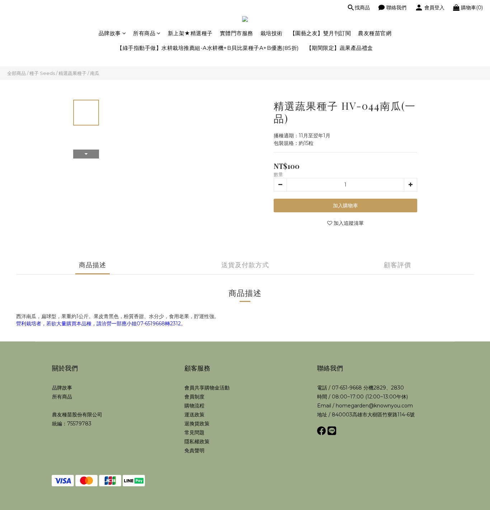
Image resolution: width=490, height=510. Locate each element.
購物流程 (194, 405)
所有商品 (144, 33)
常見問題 (194, 432)
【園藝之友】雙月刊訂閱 (320, 33)
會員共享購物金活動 (207, 387)
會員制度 (194, 396)
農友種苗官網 (374, 33)
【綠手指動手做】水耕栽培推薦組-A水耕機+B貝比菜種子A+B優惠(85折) (208, 47)
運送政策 (194, 414)
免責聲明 (194, 450)
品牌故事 (110, 33)
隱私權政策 (196, 441)
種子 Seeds (42, 73)
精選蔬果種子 (72, 73)
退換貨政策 (196, 423)
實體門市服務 (236, 33)
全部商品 (16, 73)
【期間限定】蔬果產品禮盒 (339, 47)
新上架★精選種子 (190, 33)
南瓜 (94, 73)
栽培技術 (271, 33)
